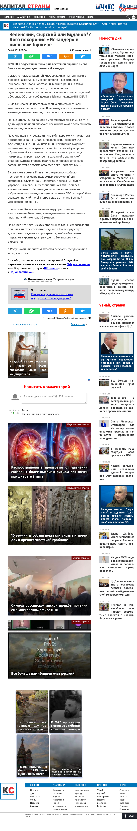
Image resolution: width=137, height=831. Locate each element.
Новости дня (110, 38)
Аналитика (23, 17)
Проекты (102, 785)
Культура (79, 793)
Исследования (60, 809)
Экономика (58, 790)
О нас (90, 17)
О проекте (124, 790)
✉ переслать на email (24, 324)
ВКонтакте (51, 268)
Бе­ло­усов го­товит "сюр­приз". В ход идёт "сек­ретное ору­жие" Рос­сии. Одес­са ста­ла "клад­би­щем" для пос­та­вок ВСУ (117, 516)
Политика (57, 793)
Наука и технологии (78, 424)
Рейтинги (101, 806)
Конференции (82, 790)
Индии (64, 24)
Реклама (123, 806)
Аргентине (108, 24)
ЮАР (96, 24)
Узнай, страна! (57, 17)
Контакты (124, 809)
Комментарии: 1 (81, 50)
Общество (39, 17)
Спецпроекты (76, 17)
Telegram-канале (78, 264)
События (35, 785)
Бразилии (85, 24)
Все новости (78, 324)
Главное (9, 17)
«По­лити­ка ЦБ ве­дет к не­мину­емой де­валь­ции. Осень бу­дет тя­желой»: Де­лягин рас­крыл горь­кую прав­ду (117, 102)
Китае (74, 24)
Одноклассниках (21, 272)
